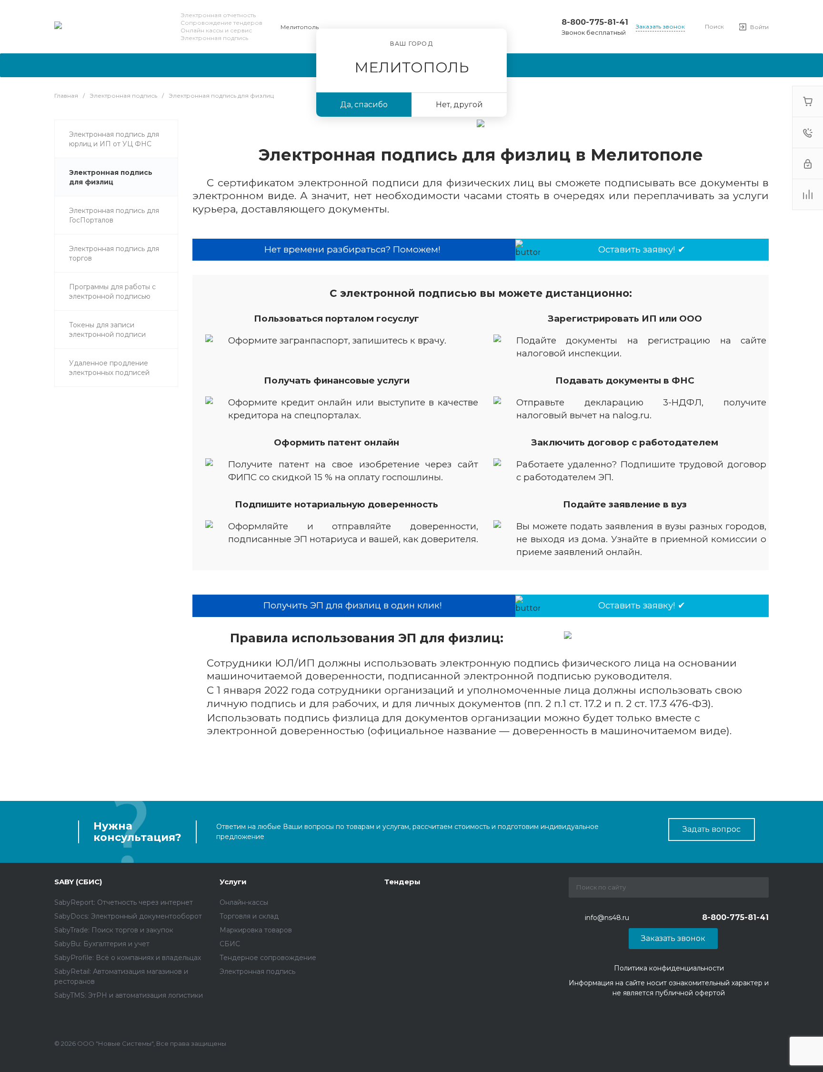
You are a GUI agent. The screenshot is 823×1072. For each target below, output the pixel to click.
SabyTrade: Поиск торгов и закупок (113, 930)
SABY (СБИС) (78, 881)
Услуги (233, 881)
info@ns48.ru (607, 917)
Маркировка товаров (256, 930)
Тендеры (402, 881)
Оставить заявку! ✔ (641, 249)
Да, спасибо (364, 104)
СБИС (230, 944)
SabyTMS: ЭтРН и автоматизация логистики (128, 995)
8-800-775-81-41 (595, 22)
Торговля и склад (249, 916)
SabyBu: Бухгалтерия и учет (102, 944)
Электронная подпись (257, 971)
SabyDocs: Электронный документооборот (128, 916)
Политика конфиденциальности (669, 968)
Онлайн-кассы (244, 902)
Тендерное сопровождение (268, 957)
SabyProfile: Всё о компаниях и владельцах (127, 957)
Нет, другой (459, 104)
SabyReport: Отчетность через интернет (123, 902)
